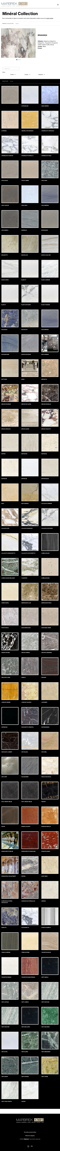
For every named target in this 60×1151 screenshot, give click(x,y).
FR (28, 1146)
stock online (49, 18)
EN (32, 1146)
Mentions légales (30, 1135)
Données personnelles (30, 1132)
